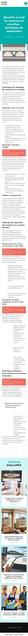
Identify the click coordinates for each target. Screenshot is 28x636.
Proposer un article (18, 634)
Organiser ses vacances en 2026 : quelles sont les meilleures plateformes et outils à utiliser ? (14, 576)
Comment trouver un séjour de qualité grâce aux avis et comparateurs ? (14, 500)
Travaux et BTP (9, 36)
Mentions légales (9, 634)
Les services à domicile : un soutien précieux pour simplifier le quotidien (14, 614)
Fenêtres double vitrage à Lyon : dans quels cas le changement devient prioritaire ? (14, 538)
